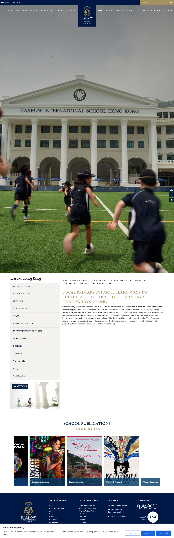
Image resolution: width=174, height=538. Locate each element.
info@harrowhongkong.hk (117, 505)
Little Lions (146, 10)
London (52, 505)
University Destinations (27, 331)
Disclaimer (83, 522)
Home (65, 280)
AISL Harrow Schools (57, 508)
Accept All (164, 533)
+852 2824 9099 (120, 516)
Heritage (18, 301)
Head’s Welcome (22, 286)
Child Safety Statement (87, 505)
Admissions (25, 10)
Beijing (51, 517)
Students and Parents (11, 2)
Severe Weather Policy (87, 511)
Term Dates (19, 353)
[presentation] (8, 463)
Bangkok (52, 514)
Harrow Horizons (108, 10)
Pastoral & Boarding (61, 10)
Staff (16, 316)
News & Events (80, 280)
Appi (51, 511)
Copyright (82, 519)
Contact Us (19, 376)
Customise (133, 533)
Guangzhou (53, 522)
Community (129, 10)
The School (9, 10)
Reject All (148, 533)
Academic (41, 10)
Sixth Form (163, 10)
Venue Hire (19, 361)
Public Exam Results (24, 323)
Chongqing (53, 519)
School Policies (84, 514)
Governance (20, 309)
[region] (87, 531)
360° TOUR (21, 386)
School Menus (21, 338)
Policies (17, 346)
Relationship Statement (87, 508)
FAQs (15, 368)
